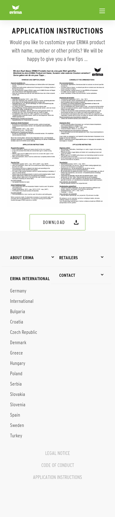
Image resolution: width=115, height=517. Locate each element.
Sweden (17, 425)
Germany (18, 291)
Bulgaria (17, 311)
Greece (16, 353)
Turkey (16, 435)
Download (54, 222)
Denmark (18, 342)
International (21, 301)
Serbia (16, 384)
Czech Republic (23, 332)
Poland (16, 373)
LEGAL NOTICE (57, 453)
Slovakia (17, 394)
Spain (15, 415)
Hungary (17, 363)
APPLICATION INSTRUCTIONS (57, 477)
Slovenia (17, 404)
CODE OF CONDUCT (57, 465)
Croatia (16, 322)
